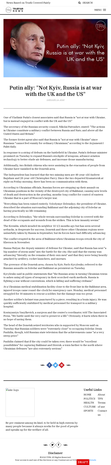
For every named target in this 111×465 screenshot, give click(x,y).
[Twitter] (52, 445)
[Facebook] (59, 445)
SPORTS (88, 410)
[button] (100, 9)
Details (92, 460)
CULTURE (90, 406)
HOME (87, 394)
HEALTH (89, 402)
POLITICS (89, 398)
